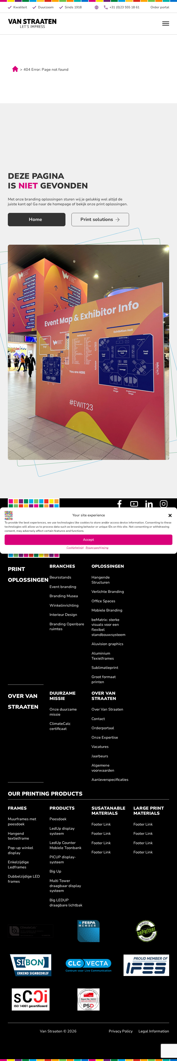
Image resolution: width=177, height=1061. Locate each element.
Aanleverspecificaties (109, 779)
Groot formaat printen (103, 680)
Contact (98, 719)
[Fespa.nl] (89, 931)
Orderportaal (102, 728)
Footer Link (101, 824)
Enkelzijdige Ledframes (18, 865)
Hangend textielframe (18, 836)
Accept (88, 539)
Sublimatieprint (104, 667)
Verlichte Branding (107, 591)
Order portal (159, 7)
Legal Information (154, 1031)
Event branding (63, 587)
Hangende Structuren (100, 580)
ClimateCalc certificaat (60, 726)
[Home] (32, 23)
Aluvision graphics (107, 644)
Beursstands (60, 577)
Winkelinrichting (64, 605)
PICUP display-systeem (63, 860)
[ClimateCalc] (31, 931)
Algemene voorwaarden (102, 768)
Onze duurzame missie (63, 712)
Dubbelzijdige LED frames (24, 879)
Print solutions (96, 219)
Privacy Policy (121, 1031)
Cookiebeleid (75, 548)
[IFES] (146, 965)
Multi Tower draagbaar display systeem (65, 886)
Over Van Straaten (107, 709)
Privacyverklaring (97, 548)
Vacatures (100, 746)
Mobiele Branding (106, 610)
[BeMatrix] (146, 931)
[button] (170, 515)
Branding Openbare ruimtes (67, 627)
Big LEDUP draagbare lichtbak (66, 903)
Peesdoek (58, 819)
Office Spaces (103, 601)
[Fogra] (89, 999)
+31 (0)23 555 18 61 (124, 7)
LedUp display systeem (62, 831)
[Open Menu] (165, 23)
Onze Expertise (104, 737)
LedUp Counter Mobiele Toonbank (65, 845)
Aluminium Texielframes (102, 656)
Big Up (55, 871)
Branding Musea (64, 596)
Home (35, 219)
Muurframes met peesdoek (22, 822)
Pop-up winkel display (20, 850)
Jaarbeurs (99, 756)
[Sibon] (31, 965)
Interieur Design (63, 614)
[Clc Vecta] (89, 965)
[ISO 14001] (31, 999)
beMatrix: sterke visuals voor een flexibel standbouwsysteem (108, 627)
